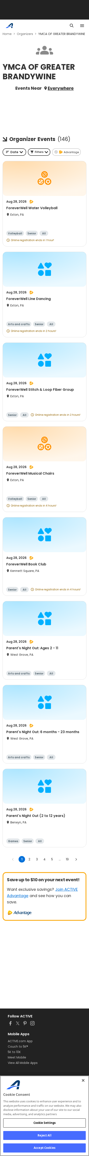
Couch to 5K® (18, 1046)
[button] (39, 152)
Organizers (25, 34)
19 (67, 859)
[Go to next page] (76, 859)
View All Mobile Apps (23, 1063)
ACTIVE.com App (20, 1041)
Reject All (44, 1135)
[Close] (83, 1080)
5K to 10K (14, 1052)
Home (7, 34)
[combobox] (14, 152)
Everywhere (61, 88)
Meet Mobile (17, 1057)
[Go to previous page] (13, 859)
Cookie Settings (44, 1123)
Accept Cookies (44, 1148)
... (60, 859)
